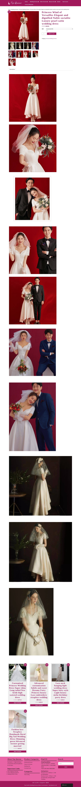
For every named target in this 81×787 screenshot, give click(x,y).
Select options (17, 702)
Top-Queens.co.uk (53, 785)
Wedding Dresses (34, 1)
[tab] (12, 69)
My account (65, 1)
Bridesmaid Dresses (28, 762)
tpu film (37, 782)
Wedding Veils (27, 766)
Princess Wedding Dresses (24, 9)
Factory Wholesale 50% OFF (13, 772)
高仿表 (47, 782)
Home (26, 1)
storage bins (42, 782)
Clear (47, 30)
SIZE (43, 28)
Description (12, 69)
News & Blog (27, 774)
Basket (58, 1)
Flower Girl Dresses (28, 764)
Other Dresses (43, 1)
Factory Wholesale (29, 4)
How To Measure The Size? (12, 771)
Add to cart (51, 33)
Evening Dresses (27, 768)
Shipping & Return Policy (12, 774)
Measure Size (52, 1)
